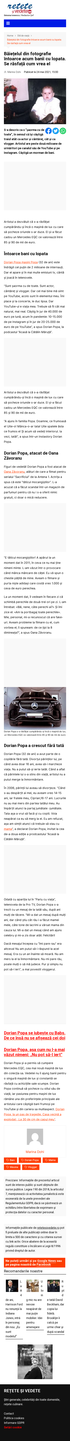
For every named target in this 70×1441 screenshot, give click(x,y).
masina (14, 1167)
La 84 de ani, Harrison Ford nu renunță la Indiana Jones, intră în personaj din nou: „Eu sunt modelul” (14, 1309)
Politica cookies (14, 1418)
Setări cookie (13, 1427)
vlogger (32, 1167)
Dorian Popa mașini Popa (21, 262)
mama (8, 829)
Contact (9, 1413)
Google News (46, 1261)
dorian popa (32, 1160)
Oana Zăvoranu (14, 471)
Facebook (44, 1264)
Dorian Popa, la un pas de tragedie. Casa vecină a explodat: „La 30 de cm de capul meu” (34, 1114)
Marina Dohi (14, 72)
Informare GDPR (14, 1422)
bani (12, 1160)
